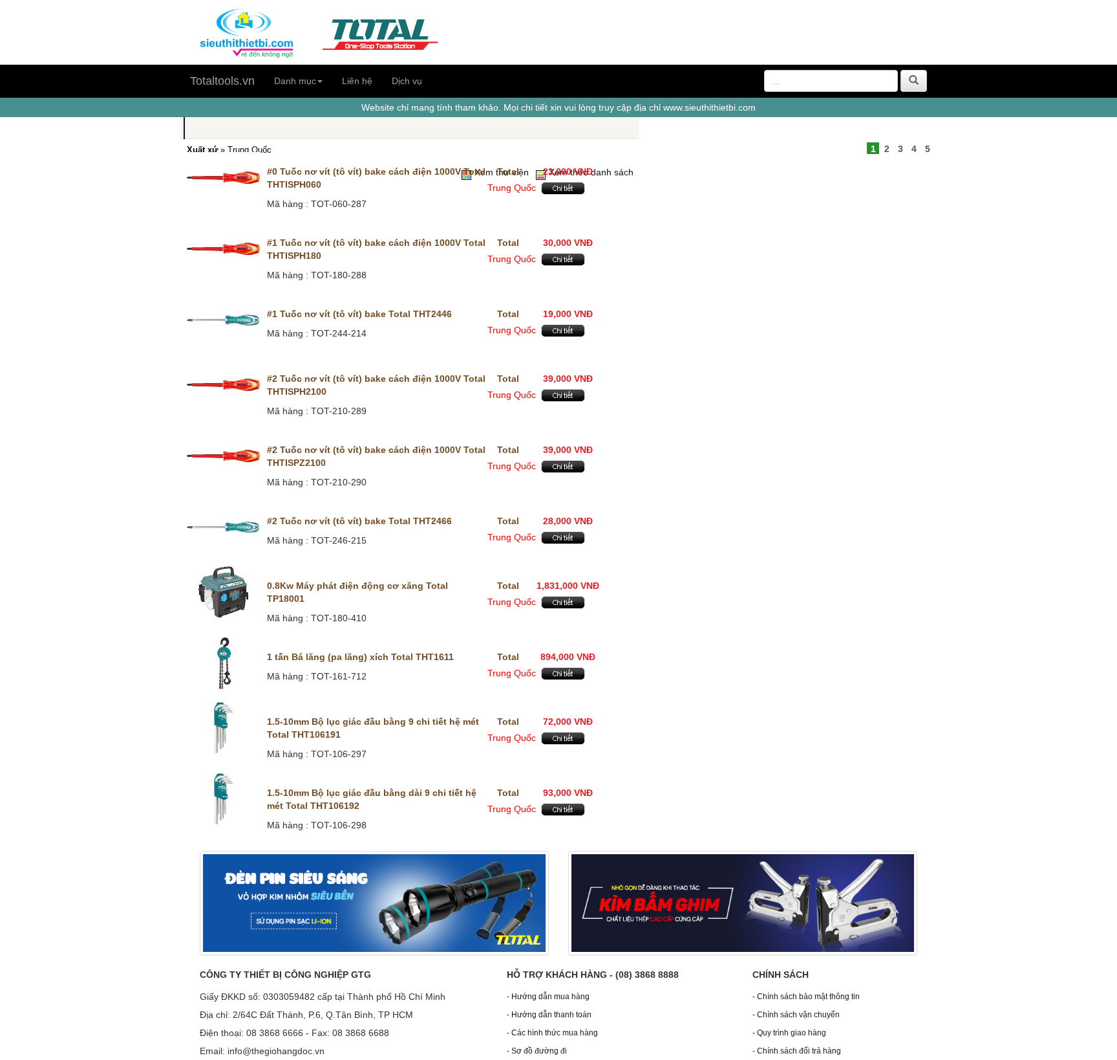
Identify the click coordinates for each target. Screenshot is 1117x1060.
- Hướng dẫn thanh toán (549, 1014)
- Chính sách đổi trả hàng (796, 1050)
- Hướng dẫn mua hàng (548, 996)
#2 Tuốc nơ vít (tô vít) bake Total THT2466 (359, 521)
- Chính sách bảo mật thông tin (806, 996)
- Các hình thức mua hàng (552, 1032)
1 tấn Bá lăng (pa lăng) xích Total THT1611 (360, 657)
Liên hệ (357, 81)
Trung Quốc (511, 187)
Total (508, 171)
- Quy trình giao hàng (789, 1032)
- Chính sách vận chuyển (796, 1014)
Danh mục (295, 81)
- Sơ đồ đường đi (537, 1050)
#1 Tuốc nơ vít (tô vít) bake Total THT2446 (359, 314)
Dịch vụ (407, 81)
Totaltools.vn (222, 80)
